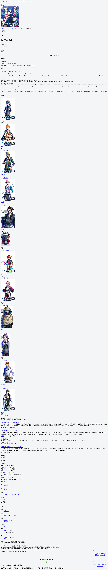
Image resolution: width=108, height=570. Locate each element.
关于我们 (3, 545)
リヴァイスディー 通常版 (7, 467)
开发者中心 (23, 545)
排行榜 (2, 5)
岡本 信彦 (5, 205)
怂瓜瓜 (2, 427)
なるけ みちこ (7, 537)
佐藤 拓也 (5, 333)
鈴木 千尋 (5, 278)
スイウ (2, 412)
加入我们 (18, 545)
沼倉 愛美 (5, 360)
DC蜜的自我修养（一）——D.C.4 (9, 430)
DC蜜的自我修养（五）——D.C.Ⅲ (10, 422)
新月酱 (2, 452)
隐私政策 (8, 545)
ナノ (5, 521)
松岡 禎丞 (5, 305)
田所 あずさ (7, 530)
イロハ (2, 147)
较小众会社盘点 (5, 439)
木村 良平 (5, 150)
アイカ (2, 121)
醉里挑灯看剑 (4, 444)
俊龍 (5, 538)
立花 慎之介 (6, 415)
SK (4, 526)
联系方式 (13, 545)
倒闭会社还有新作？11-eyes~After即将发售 (12, 447)
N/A (2, 45)
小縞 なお (6, 511)
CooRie (5, 520)
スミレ (2, 357)
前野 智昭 (5, 178)
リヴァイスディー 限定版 (7, 472)
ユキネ (2, 202)
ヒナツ (2, 302)
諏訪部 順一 (6, 233)
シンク (2, 274)
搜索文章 (3, 455)
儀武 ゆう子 (6, 250)
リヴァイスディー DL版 (7, 477)
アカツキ (3, 384)
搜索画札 (3, 457)
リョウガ (3, 174)
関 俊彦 (5, 388)
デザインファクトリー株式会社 (9, 28)
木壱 (5, 515)
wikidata (3, 31)
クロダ (2, 229)
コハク (2, 329)
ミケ (2, 247)
